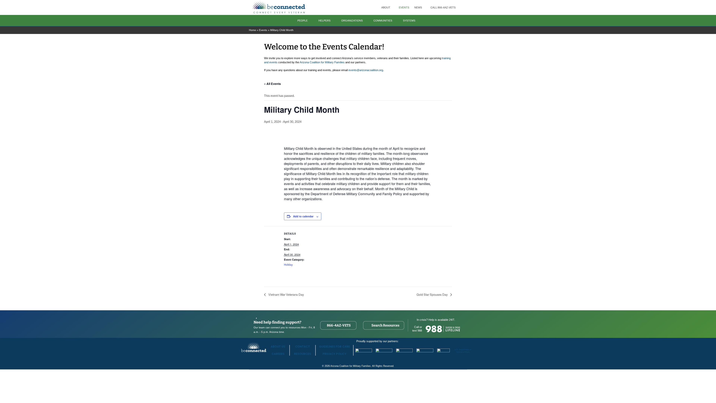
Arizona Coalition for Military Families (322, 62)
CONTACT (302, 347)
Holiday (288, 264)
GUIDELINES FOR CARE (334, 347)
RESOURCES (302, 354)
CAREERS (278, 354)
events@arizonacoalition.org (365, 70)
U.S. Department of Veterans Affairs (463, 351)
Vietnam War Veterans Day (286, 294)
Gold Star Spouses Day (432, 294)
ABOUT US (278, 347)
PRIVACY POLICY (334, 354)
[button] (392, 7)
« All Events (272, 84)
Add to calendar (303, 216)
